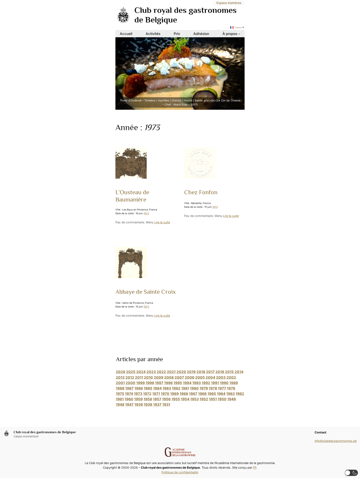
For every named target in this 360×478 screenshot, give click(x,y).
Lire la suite (162, 222)
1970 (165, 394)
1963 (230, 394)
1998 (150, 383)
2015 (229, 372)
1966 (202, 394)
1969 (174, 394)
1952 (204, 399)
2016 (219, 372)
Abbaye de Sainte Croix (145, 291)
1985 (148, 388)
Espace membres (228, 3)
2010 (148, 377)
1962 (240, 394)
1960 (129, 399)
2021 (171, 372)
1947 (129, 404)
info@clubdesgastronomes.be (336, 441)
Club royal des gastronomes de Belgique (45, 432)
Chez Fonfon (201, 192)
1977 (222, 388)
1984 (157, 388)
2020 (181, 372)
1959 (138, 399)
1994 (187, 383)
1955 (175, 399)
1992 (206, 383)
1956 (166, 399)
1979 (204, 388)
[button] (351, 473)
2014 (239, 372)
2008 (169, 377)
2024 (141, 372)
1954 (185, 399)
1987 (129, 388)
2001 (120, 383)
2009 (158, 377)
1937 (157, 404)
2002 (231, 377)
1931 (166, 404)
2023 (151, 372)
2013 (120, 377)
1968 (184, 394)
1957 (157, 399)
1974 (129, 394)
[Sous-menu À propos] (239, 34)
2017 (210, 372)
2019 (191, 372)
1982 (176, 388)
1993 (196, 383)
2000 (130, 383)
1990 (224, 383)
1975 (120, 394)
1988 (120, 388)
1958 (148, 399)
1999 (140, 383)
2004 (210, 377)
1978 (213, 388)
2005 (200, 377)
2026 (120, 372)
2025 (130, 372)
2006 (189, 377)
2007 (179, 377)
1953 (194, 399)
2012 (129, 377)
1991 (215, 383)
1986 (138, 388)
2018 (200, 372)
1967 (193, 394)
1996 (168, 383)
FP (254, 467)
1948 (120, 404)
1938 (148, 404)
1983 (166, 388)
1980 (194, 388)
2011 (139, 377)
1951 (213, 399)
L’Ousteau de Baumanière (132, 196)
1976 (231, 388)
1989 (233, 383)
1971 (156, 394)
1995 (178, 383)
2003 (221, 377)
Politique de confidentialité (179, 472)
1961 (120, 399)
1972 (147, 394)
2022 (161, 372)
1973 (146, 213)
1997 (159, 383)
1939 (138, 404)
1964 (221, 394)
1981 (185, 388)
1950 (222, 399)
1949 (231, 399)
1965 (212, 394)
